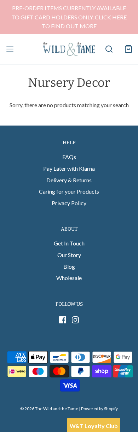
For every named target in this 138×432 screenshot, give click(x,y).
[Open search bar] (109, 49)
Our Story (69, 254)
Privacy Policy (69, 203)
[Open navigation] (9, 49)
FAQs (69, 156)
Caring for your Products (69, 191)
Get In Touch (69, 243)
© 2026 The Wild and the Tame (49, 408)
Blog (69, 266)
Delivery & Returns (69, 180)
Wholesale (69, 277)
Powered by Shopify (99, 408)
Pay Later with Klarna (69, 168)
